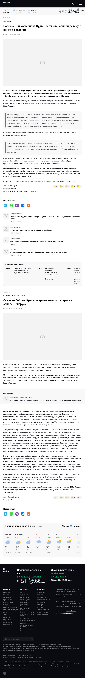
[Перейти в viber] (17, 205)
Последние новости (14, 264)
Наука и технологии (10, 607)
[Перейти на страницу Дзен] (34, 581)
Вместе (22, 592)
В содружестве (8, 602)
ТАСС (32, 93)
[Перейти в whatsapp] (11, 205)
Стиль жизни (7, 622)
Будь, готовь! (24, 595)
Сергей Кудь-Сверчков (28, 191)
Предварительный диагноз (26, 626)
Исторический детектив (25, 608)
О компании (41, 592)
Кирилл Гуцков (13, 186)
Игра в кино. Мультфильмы (25, 605)
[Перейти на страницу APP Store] (67, 581)
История (40, 595)
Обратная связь (42, 614)
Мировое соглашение (27, 620)
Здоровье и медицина (10, 609)
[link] (16, 214)
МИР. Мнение (24, 618)
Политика (6, 592)
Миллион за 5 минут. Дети (27, 614)
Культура (6, 617)
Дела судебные (25, 597)
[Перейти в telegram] (5, 205)
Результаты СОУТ (43, 612)
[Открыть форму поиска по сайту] (73, 4)
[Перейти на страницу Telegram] (41, 581)
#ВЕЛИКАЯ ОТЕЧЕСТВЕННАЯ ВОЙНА (14, 296)
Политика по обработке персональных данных (17, 655)
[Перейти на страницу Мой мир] (30, 581)
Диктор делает (25, 600)
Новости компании (43, 600)
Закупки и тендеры (43, 609)
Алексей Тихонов (71, 611)
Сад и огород (7, 624)
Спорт (5, 612)
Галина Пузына (13, 497)
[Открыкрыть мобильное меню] (80, 4)
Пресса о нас (41, 602)
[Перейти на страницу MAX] (22, 581)
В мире (5, 605)
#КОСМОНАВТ (7, 21)
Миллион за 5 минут (27, 612)
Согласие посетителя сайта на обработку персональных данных (22, 657)
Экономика (7, 597)
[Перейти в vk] (23, 205)
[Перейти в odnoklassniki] (29, 205)
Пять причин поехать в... (27, 629)
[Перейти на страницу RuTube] (38, 581)
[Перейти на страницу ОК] (26, 581)
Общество (6, 595)
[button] (5, 205)
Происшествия (8, 600)
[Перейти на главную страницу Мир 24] (6, 4)
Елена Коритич (68, 613)
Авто (5, 614)
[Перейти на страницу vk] (18, 581)
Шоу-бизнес (7, 619)
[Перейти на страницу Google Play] (56, 581)
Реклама (40, 607)
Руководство (41, 597)
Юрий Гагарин (15, 191)
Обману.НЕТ (24, 623)
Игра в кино (24, 602)
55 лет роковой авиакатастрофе (38, 181)
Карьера (40, 605)
